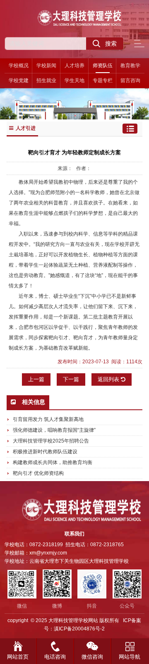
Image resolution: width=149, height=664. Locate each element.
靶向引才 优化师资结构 (38, 473)
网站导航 (129, 657)
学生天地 (74, 80)
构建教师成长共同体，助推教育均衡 (52, 462)
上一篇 (36, 379)
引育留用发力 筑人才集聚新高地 (48, 419)
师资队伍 (103, 65)
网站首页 (18, 657)
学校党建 (19, 80)
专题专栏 (103, 80)
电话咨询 (55, 657)
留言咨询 (130, 80)
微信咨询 (92, 657)
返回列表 (109, 379)
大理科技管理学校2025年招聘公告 (51, 441)
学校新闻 (46, 65)
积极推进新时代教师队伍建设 (45, 452)
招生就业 (46, 80)
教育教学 (130, 65)
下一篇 (71, 379)
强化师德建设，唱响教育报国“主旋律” (54, 430)
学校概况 (19, 65)
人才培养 (74, 65)
